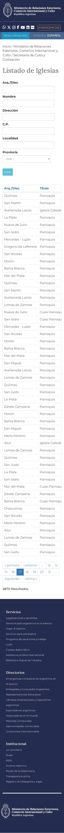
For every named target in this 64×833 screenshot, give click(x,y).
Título (44, 188)
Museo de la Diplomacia (20, 771)
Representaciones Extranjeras (23, 694)
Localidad (10, 138)
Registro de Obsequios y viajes (24, 781)
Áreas (9, 755)
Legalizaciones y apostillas (21, 618)
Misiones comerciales (19, 720)
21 (49, 572)
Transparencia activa (18, 776)
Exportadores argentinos (20, 710)
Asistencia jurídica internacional (25, 655)
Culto (9, 644)
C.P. (6, 124)
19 (34, 572)
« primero (12, 565)
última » (31, 579)
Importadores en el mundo (22, 715)
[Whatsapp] (4, 27)
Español (54, 35)
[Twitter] (9, 27)
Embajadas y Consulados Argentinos (27, 689)
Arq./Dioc (10, 82)
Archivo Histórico (16, 765)
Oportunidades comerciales (22, 726)
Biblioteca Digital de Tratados (23, 660)
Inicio (7, 46)
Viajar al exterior (15, 628)
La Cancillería (14, 749)
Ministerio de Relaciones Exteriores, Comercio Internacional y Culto (30, 51)
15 (6, 572)
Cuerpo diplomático (18, 649)
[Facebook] (18, 27)
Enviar (7, 172)
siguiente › (13, 579)
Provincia (10, 152)
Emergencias (49, 27)
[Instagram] (14, 27)
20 (42, 572)
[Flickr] (32, 27)
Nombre (9, 96)
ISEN (9, 760)
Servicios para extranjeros (21, 633)
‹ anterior (30, 565)
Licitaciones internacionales (22, 731)
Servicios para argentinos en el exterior (29, 623)
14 (56, 565)
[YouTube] (23, 27)
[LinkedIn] (28, 27)
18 (27, 572)
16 (13, 572)
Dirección (10, 110)
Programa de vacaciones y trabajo (26, 639)
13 (49, 565)
